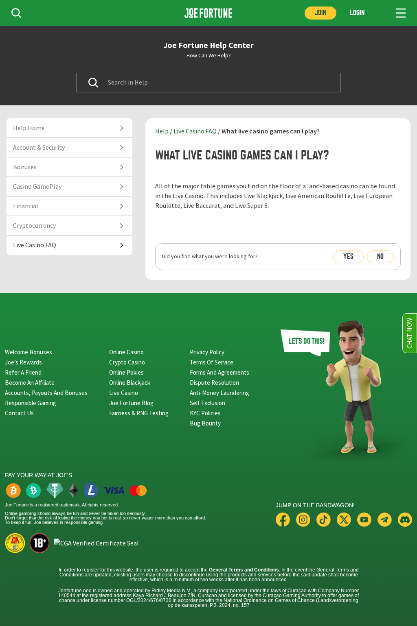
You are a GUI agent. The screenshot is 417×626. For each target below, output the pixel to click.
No (380, 256)
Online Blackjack (129, 383)
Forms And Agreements (219, 372)
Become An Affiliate (30, 383)
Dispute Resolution (214, 383)
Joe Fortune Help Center (208, 45)
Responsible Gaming (30, 403)
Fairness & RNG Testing (139, 413)
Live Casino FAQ (195, 131)
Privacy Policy (207, 352)
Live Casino (123, 393)
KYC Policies (205, 413)
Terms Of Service (211, 362)
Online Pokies (126, 372)
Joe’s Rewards (23, 362)
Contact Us (19, 413)
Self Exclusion (207, 403)
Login (357, 12)
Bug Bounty (205, 423)
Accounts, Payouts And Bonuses (46, 393)
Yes (348, 256)
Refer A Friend (23, 372)
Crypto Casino (127, 362)
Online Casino (126, 352)
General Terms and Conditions (244, 570)
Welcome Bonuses (28, 352)
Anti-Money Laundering (219, 393)
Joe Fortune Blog (131, 403)
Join (320, 12)
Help (162, 131)
